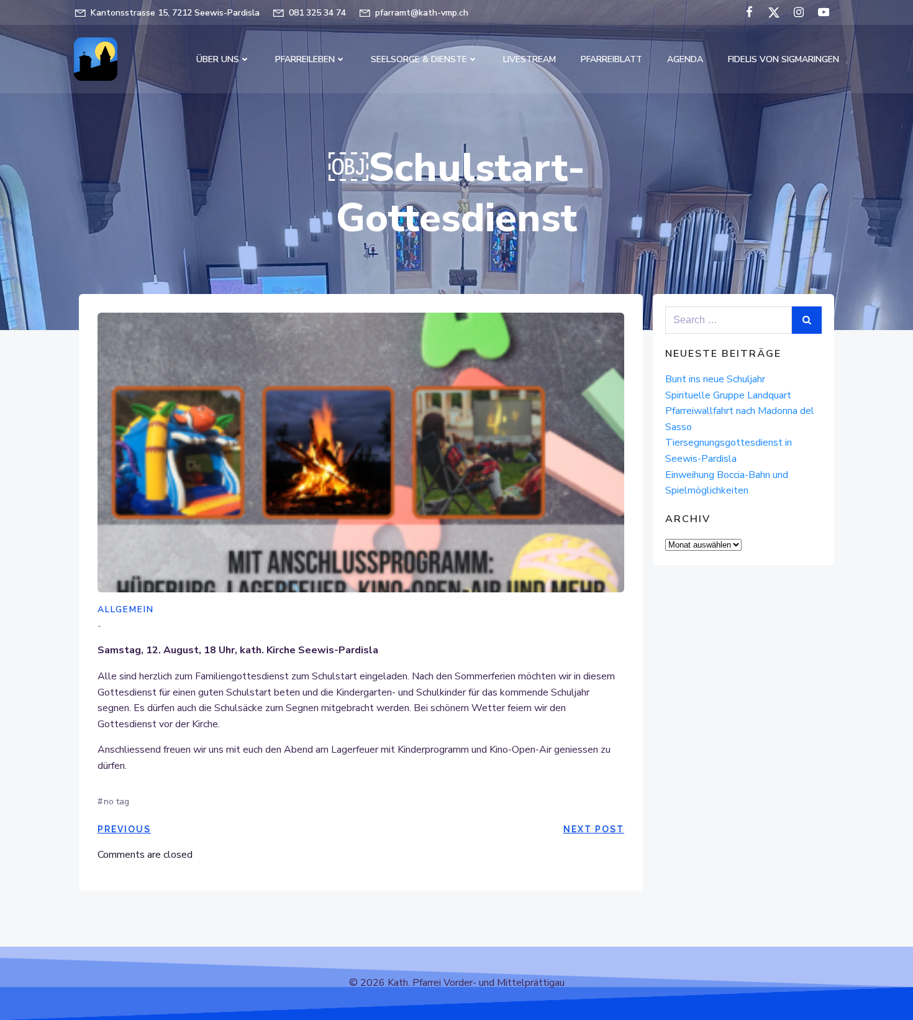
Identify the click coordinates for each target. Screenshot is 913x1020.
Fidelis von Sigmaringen (783, 59)
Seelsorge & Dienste (419, 59)
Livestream (529, 59)
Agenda (685, 59)
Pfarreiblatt (611, 59)
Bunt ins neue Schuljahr (715, 379)
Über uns (217, 59)
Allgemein (126, 609)
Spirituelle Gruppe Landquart (728, 395)
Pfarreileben (305, 59)
